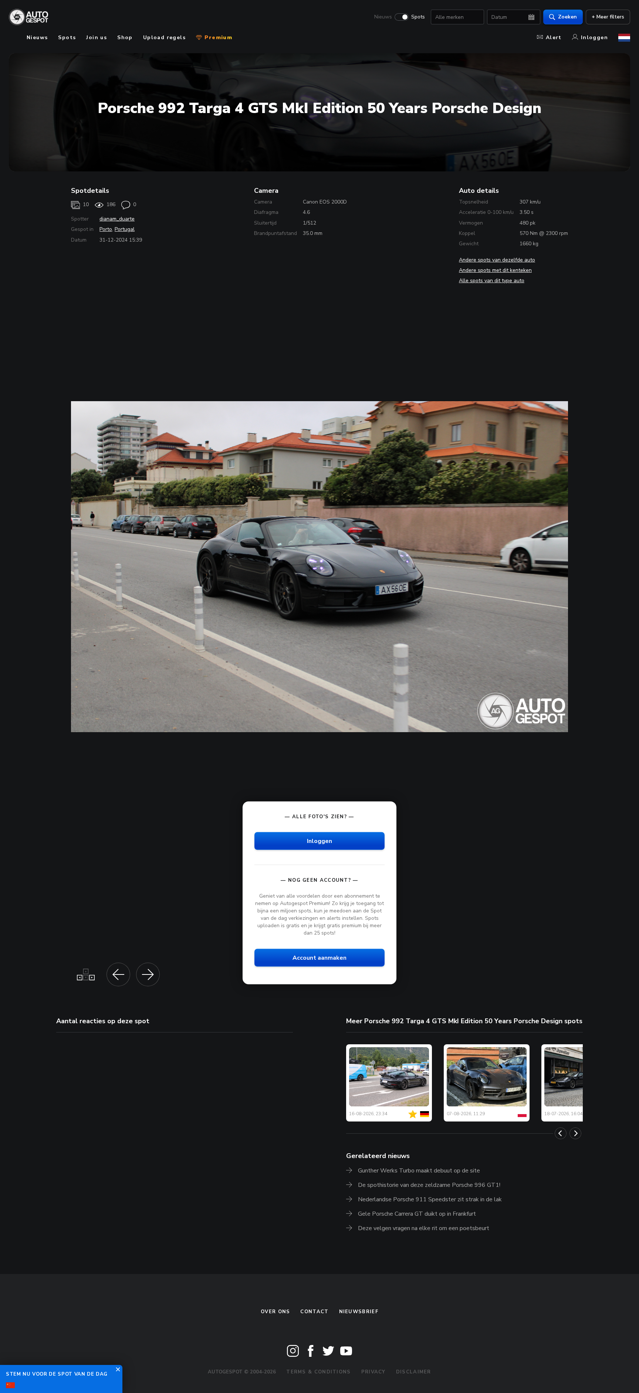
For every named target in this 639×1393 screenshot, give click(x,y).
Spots (418, 17)
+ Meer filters (608, 16)
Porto (105, 229)
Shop (125, 37)
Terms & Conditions (318, 1372)
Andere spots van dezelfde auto (497, 259)
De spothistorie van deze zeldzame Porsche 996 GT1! (429, 1185)
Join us (96, 37)
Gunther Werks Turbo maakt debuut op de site (419, 1171)
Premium (217, 37)
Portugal (125, 229)
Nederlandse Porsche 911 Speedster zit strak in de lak (430, 1199)
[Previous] (560, 1133)
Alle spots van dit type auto (491, 280)
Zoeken (567, 16)
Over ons (275, 1311)
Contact (314, 1311)
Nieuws (383, 17)
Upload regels (164, 37)
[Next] (575, 1133)
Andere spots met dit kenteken (495, 270)
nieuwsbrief (358, 1311)
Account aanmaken (319, 957)
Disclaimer (413, 1372)
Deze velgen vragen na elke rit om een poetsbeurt (423, 1228)
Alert (554, 37)
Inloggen (594, 37)
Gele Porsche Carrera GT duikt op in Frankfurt (417, 1214)
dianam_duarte (117, 218)
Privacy (373, 1372)
